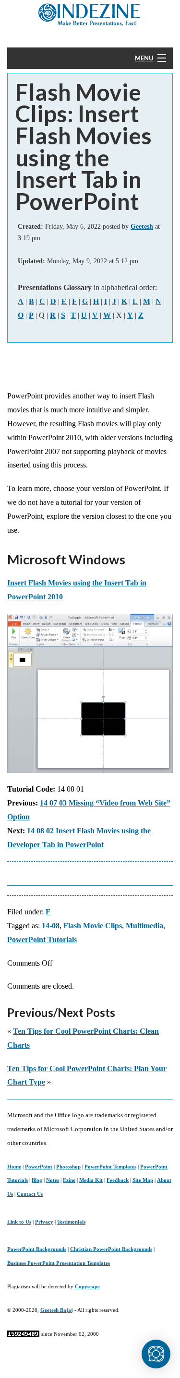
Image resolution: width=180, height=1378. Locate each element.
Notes (52, 1180)
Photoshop (68, 1166)
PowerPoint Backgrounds (36, 1249)
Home (14, 1166)
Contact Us (30, 1194)
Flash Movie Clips (92, 926)
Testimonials (71, 1222)
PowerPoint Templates (110, 1166)
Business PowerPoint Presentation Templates (58, 1263)
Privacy (44, 1222)
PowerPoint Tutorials (42, 939)
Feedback (118, 1180)
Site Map (142, 1180)
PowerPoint (38, 1166)
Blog (37, 1180)
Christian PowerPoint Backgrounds (111, 1249)
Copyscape (87, 1286)
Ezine (69, 1180)
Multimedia (144, 926)
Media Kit (91, 1180)
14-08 (51, 926)
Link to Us (19, 1222)
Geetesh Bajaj (56, 1310)
